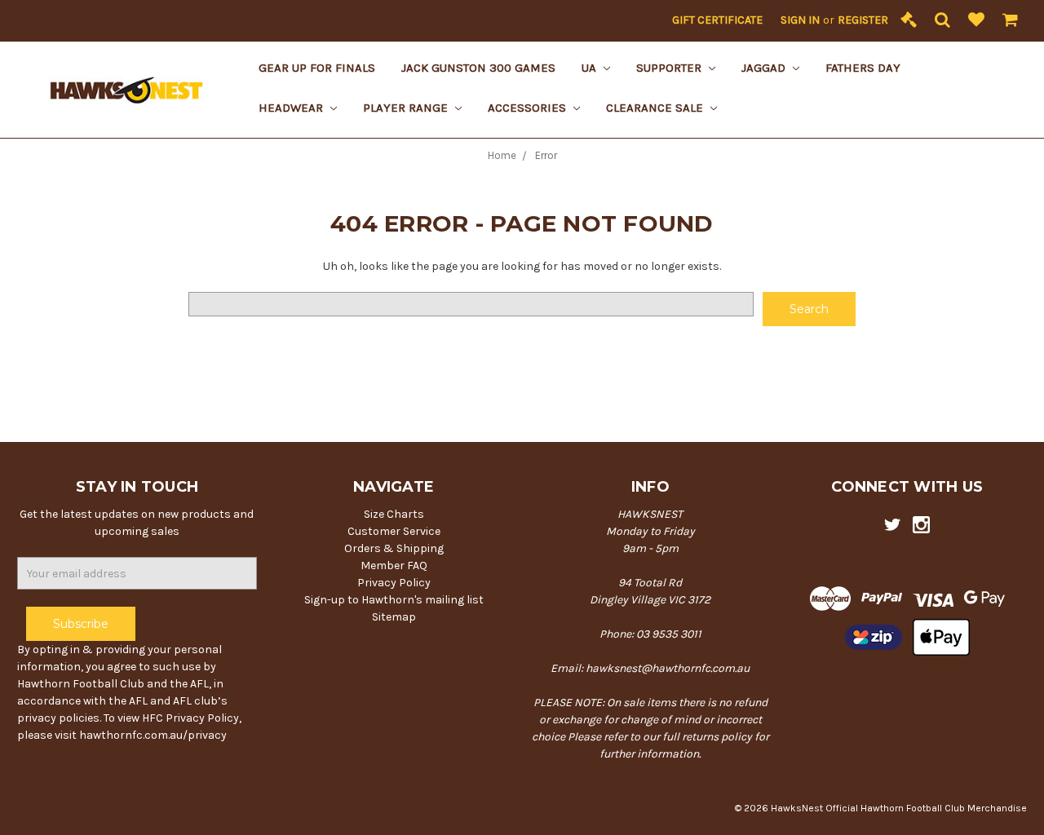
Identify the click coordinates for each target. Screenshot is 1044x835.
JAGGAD (765, 67)
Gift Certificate (717, 20)
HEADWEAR (292, 107)
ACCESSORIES (528, 107)
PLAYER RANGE (407, 107)
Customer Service (393, 531)
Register (863, 20)
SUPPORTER (670, 67)
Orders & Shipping (394, 548)
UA (590, 67)
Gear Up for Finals (317, 67)
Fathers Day (862, 67)
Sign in (800, 20)
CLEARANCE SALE (656, 107)
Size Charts (394, 514)
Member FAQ (394, 565)
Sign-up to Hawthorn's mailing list (394, 600)
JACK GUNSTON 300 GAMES (478, 67)
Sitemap (394, 617)
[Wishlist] (976, 21)
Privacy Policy (394, 583)
